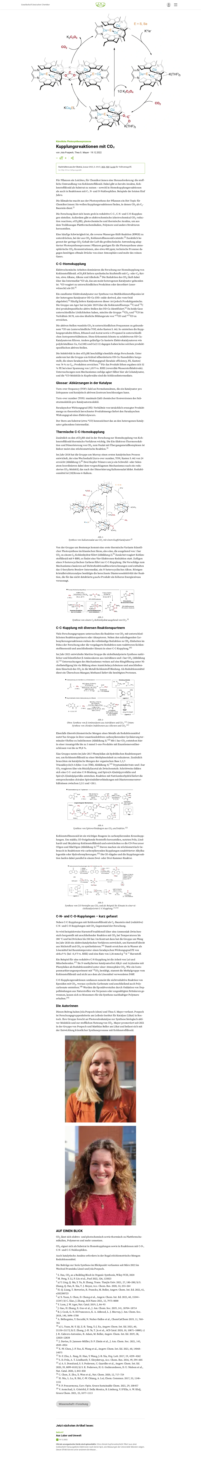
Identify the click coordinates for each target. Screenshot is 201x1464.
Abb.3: (100, 720)
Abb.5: (100, 903)
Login (112, 167)
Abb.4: (100, 825)
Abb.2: (100, 617)
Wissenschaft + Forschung (73, 1404)
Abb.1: (100, 537)
